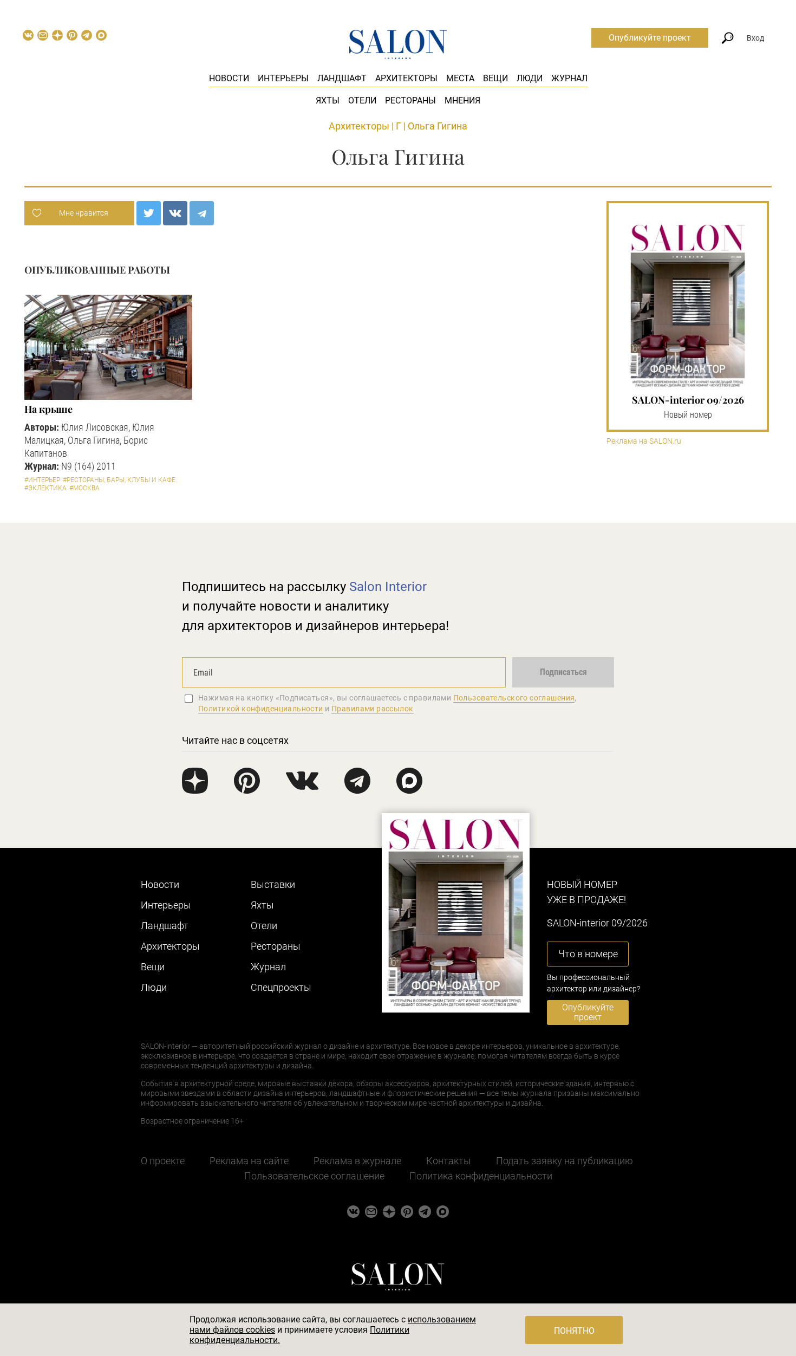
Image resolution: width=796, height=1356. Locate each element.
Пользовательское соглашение (314, 1176)
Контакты (448, 1160)
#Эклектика (45, 488)
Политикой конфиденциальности (260, 708)
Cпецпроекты (281, 987)
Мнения (462, 100)
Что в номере (588, 953)
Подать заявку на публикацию (564, 1160)
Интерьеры (283, 78)
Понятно (574, 1331)
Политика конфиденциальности (480, 1176)
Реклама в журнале (357, 1160)
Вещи (495, 78)
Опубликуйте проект (650, 38)
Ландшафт (342, 78)
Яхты (328, 100)
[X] (148, 213)
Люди (530, 78)
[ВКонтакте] (175, 213)
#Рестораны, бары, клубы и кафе (119, 480)
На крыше (48, 409)
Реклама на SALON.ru (643, 441)
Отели (362, 100)
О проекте (163, 1160)
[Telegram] (202, 213)
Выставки (273, 884)
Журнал (569, 78)
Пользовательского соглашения (514, 697)
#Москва (84, 488)
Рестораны (410, 100)
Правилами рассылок (372, 708)
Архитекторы (406, 78)
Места (460, 78)
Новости (229, 78)
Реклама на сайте (249, 1160)
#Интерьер (42, 480)
